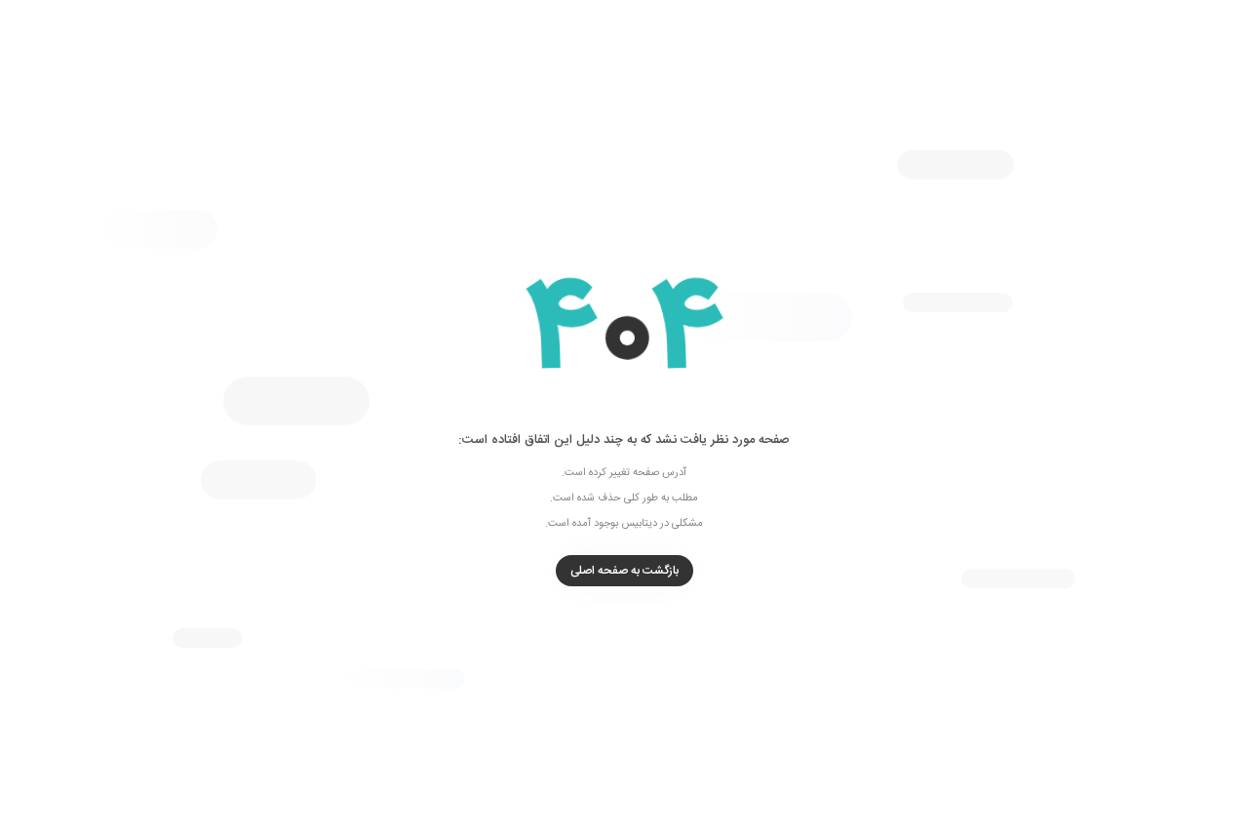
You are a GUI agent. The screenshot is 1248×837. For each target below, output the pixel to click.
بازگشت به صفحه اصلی (624, 570)
